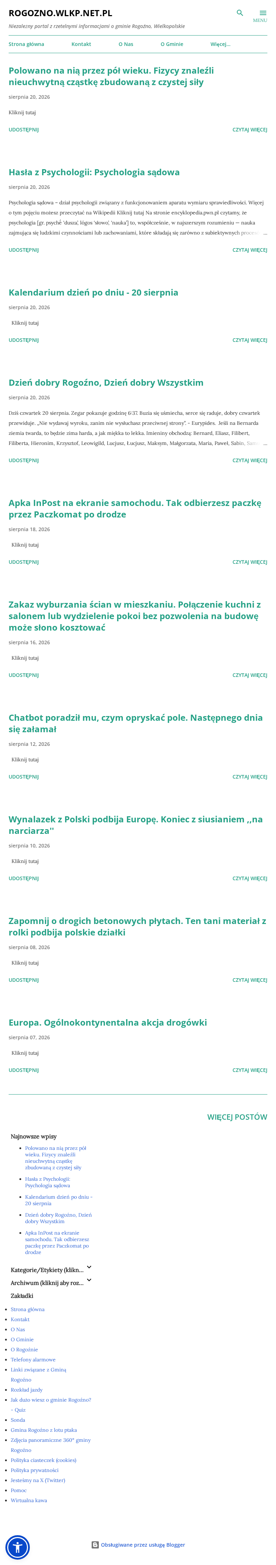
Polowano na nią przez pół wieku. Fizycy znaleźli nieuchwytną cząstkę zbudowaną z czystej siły (111, 76)
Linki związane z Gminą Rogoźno (38, 1374)
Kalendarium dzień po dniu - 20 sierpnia (94, 292)
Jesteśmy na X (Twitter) (38, 1480)
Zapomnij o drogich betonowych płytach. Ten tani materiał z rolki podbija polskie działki (137, 926)
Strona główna (26, 44)
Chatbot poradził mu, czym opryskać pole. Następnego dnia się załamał (136, 723)
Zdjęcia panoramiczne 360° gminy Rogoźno (51, 1445)
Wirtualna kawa (29, 1500)
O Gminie (172, 44)
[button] (17, 1547)
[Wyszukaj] (240, 13)
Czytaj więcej (250, 129)
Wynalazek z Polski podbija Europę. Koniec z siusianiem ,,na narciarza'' (136, 824)
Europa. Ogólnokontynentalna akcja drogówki (108, 1022)
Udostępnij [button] (24, 129)
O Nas (126, 44)
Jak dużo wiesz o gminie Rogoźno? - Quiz (51, 1405)
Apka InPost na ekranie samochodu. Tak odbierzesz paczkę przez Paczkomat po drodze (135, 508)
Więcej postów (237, 1117)
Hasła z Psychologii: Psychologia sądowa (94, 172)
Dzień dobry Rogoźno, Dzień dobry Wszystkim (106, 382)
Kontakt (81, 44)
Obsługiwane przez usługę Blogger (142, 1544)
